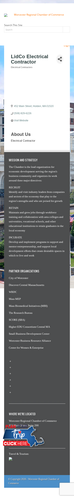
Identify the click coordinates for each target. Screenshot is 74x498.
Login (67, 45)
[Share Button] (59, 59)
